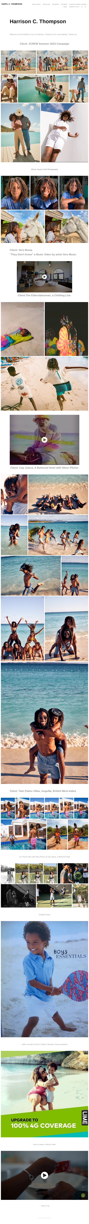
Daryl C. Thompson (12, 4)
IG (82, 6)
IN (85, 6)
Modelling (46, 4)
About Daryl (36, 4)
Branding (55, 4)
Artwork (64, 4)
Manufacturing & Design (77, 4)
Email (65, 6)
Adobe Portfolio (47, 1218)
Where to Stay (74, 6)
